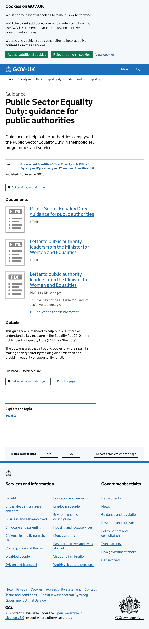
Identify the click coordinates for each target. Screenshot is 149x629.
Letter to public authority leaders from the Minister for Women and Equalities (59, 246)
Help (9, 589)
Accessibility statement (63, 589)
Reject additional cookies (71, 54)
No (74, 454)
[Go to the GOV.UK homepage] (20, 69)
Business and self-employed (26, 519)
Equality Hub (69, 164)
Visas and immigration (69, 556)
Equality (95, 79)
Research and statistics (118, 523)
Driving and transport (21, 565)
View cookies (105, 54)
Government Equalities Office (40, 164)
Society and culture (30, 79)
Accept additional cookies (27, 54)
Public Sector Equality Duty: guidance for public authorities (62, 211)
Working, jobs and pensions (73, 565)
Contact (90, 589)
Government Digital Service (25, 600)
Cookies (37, 589)
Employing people (66, 506)
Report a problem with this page (116, 454)
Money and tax (64, 535)
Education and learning (70, 498)
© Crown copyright (129, 618)
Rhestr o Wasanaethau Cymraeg (64, 595)
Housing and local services (73, 527)
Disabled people (17, 556)
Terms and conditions (21, 595)
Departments (111, 498)
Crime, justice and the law (24, 548)
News (105, 506)
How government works (118, 552)
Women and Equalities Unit (76, 168)
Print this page (66, 381)
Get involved (110, 560)
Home (9, 79)
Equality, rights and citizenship (66, 79)
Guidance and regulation (119, 514)
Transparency (111, 544)
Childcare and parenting (23, 527)
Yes (52, 454)
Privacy (21, 589)
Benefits (11, 498)
